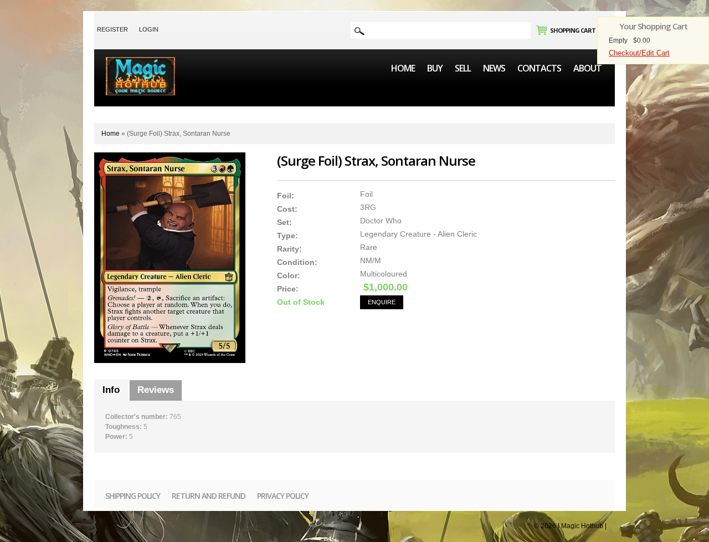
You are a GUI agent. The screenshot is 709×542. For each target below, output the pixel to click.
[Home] (140, 62)
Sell (463, 68)
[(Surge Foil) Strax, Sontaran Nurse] (169, 257)
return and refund (208, 495)
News (494, 68)
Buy (435, 68)
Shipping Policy (132, 495)
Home (403, 68)
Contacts (539, 68)
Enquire (381, 302)
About (587, 68)
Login (148, 29)
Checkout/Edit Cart (639, 53)
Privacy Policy (283, 495)
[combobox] (441, 30)
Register (112, 29)
